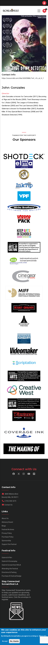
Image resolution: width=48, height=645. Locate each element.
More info (42, 636)
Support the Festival (9, 544)
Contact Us (8, 505)
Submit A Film (7, 557)
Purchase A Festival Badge (11, 576)
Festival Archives (8, 529)
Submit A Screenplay (9, 561)
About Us (5, 518)
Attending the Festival (10, 569)
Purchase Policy (7, 537)
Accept (5, 641)
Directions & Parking (9, 572)
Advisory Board (7, 522)
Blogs (4, 526)
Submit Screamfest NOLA (11, 565)
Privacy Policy (7, 533)
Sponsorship (6, 540)
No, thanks (14, 641)
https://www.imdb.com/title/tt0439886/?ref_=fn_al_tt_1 (23, 78)
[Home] (11, 10)
